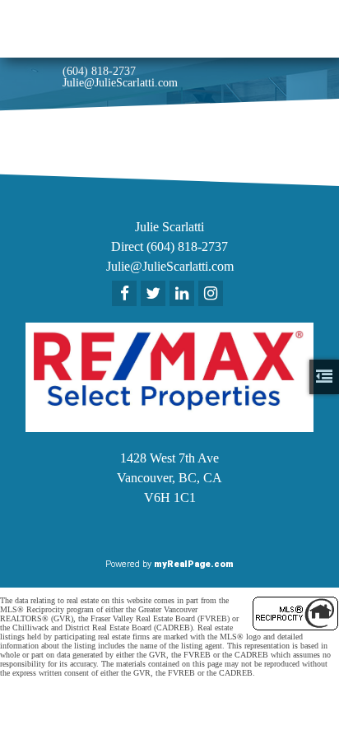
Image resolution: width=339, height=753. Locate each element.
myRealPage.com (194, 564)
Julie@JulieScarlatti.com (120, 83)
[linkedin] (184, 294)
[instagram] (212, 294)
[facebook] (126, 294)
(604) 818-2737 (99, 71)
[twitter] (155, 294)
